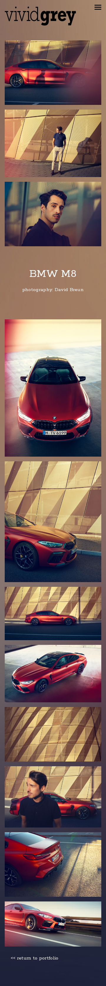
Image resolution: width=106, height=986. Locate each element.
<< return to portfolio (35, 958)
